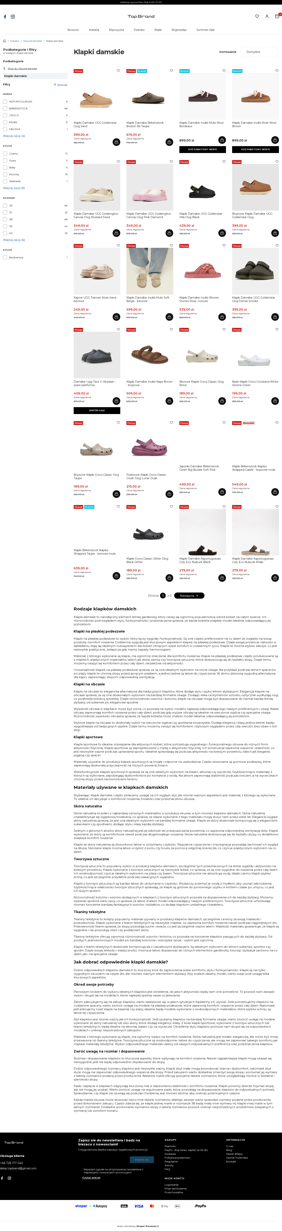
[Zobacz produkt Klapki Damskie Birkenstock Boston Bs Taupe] (169, 142)
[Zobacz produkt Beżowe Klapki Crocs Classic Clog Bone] (222, 401)
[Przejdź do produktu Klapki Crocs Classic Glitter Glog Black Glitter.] (149, 532)
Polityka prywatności (177, 1157)
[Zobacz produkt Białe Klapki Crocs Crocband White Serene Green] (275, 401)
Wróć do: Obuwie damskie (22, 68)
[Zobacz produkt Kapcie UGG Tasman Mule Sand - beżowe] (116, 317)
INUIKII (13, 122)
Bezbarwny (16, 257)
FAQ (167, 1169)
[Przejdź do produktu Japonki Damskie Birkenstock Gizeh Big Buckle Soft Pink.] (203, 444)
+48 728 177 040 (11, 1163)
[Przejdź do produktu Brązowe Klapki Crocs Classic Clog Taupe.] (97, 448)
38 (10, 219)
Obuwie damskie (32, 40)
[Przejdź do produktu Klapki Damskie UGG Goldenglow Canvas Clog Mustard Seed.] (97, 187)
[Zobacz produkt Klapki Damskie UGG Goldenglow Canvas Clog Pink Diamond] (169, 233)
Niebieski (15, 181)
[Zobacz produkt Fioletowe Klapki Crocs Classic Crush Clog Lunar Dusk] (169, 494)
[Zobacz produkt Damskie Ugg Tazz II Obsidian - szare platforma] (116, 401)
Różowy (14, 174)
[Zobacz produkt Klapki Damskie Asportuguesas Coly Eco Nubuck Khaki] (275, 578)
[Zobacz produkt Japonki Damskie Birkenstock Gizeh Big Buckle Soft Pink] (222, 492)
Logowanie (172, 1184)
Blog (229, 1150)
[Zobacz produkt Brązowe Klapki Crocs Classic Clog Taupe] (116, 494)
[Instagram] (13, 16)
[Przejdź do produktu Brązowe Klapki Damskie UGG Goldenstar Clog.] (255, 187)
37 (10, 212)
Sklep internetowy (136, 1226)
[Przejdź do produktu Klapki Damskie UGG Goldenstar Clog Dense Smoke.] (255, 271)
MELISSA (14, 129)
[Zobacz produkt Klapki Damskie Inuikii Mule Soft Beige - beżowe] (169, 317)
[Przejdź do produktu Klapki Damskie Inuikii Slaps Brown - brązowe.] (149, 355)
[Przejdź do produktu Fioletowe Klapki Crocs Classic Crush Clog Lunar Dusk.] (149, 448)
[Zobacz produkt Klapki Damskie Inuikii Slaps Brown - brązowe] (169, 401)
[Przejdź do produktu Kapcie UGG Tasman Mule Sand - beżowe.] (97, 271)
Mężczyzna (116, 30)
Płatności (170, 1146)
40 (10, 233)
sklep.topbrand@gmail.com (18, 1168)
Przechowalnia (174, 1192)
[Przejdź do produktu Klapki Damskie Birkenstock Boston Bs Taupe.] (149, 96)
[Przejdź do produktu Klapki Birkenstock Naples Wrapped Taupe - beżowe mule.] (97, 528)
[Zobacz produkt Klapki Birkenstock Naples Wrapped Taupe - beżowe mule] (116, 576)
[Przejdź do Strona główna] (4, 40)
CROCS (14, 115)
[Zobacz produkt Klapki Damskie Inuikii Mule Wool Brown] (275, 140)
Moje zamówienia (176, 1188)
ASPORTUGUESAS (20, 101)
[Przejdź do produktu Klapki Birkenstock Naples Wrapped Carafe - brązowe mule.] (255, 444)
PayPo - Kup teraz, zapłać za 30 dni (186, 1150)
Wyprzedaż (179, 30)
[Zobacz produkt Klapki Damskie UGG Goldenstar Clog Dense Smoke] (275, 317)
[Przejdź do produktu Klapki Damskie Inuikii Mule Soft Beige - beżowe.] (149, 271)
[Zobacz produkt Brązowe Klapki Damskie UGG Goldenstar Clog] (275, 233)
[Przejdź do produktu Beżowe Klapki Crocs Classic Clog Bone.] (202, 355)
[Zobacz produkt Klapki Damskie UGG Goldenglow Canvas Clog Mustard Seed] (116, 233)
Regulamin (171, 1161)
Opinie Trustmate (237, 1157)
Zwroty (169, 1165)
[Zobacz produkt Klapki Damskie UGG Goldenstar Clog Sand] (116, 142)
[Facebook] (5, 16)
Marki (158, 30)
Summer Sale (205, 30)
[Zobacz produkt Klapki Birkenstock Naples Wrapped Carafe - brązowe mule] (275, 492)
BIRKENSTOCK (18, 108)
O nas (229, 1146)
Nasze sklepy (234, 1153)
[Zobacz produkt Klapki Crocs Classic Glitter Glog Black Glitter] (169, 578)
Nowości (73, 30)
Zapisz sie (142, 1159)
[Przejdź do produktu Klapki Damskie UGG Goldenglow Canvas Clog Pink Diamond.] (149, 187)
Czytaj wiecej (91, 1177)
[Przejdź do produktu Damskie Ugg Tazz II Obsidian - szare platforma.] (97, 355)
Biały (12, 167)
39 (10, 226)
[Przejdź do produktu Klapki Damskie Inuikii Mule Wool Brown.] (255, 96)
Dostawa (170, 1153)
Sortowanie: (227, 52)
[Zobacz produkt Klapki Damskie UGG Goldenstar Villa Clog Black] (222, 233)
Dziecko (139, 30)
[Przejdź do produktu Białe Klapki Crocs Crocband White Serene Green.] (255, 355)
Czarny (13, 153)
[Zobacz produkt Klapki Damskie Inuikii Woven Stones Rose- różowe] (222, 317)
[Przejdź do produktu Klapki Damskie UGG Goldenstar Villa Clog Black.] (202, 187)
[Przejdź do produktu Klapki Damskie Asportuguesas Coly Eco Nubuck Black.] (202, 532)
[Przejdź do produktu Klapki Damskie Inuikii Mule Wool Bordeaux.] (202, 96)
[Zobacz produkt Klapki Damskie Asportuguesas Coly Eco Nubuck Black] (222, 578)
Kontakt (231, 1161)
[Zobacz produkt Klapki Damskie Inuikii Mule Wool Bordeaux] (222, 140)
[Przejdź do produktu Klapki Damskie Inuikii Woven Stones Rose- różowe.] (202, 271)
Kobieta (94, 30)
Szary (12, 160)
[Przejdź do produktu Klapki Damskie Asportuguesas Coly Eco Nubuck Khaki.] (255, 532)
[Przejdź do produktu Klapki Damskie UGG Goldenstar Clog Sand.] (97, 96)
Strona (153, 595)
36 (10, 205)
